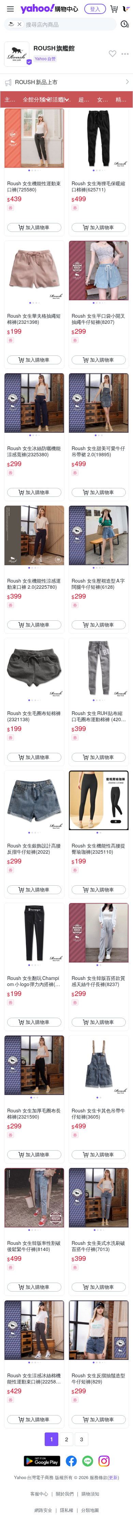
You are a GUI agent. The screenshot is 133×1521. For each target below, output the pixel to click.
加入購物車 (37, 227)
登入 (95, 8)
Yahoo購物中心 (49, 9)
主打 (9, 99)
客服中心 (39, 1493)
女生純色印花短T (104, 99)
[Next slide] (59, 137)
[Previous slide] (8, 137)
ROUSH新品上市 (36, 82)
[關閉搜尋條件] (19, 24)
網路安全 (43, 1510)
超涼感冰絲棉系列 (85, 99)
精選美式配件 (123, 99)
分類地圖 (90, 1510)
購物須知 (90, 1493)
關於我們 (65, 1493)
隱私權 (66, 1510)
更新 (113, 1477)
